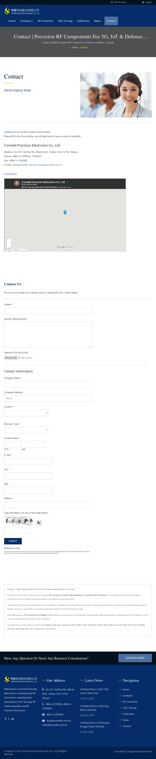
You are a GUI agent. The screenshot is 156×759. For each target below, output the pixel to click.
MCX (73, 625)
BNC (94, 625)
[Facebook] (5, 719)
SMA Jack (11, 629)
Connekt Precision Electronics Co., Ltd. (40, 751)
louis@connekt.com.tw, (24, 165)
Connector (66, 625)
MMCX (79, 625)
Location (10, 174)
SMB (90, 625)
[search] (112, 2)
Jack (59, 625)
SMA (85, 625)
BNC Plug (20, 629)
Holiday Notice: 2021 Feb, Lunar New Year (94, 691)
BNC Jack (29, 629)
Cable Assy (83, 21)
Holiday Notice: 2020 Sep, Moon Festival (94, 708)
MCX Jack (132, 625)
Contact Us (38, 629)
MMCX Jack (113, 625)
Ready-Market (145, 752)
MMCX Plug (102, 625)
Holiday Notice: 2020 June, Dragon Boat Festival (95, 724)
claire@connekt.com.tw (49, 165)
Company (26, 21)
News (97, 21)
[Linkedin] (13, 719)
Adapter (49, 625)
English (148, 2)
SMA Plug (141, 625)
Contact (111, 21)
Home (12, 21)
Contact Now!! (135, 658)
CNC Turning (65, 21)
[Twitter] (9, 719)
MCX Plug (123, 625)
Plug (54, 625)
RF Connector (45, 21)
